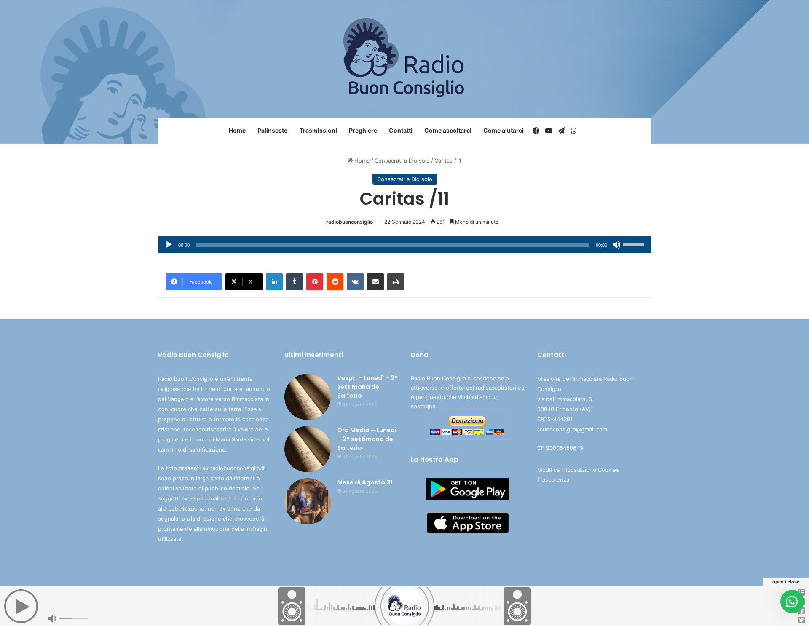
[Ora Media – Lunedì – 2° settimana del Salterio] (307, 449)
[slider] (635, 243)
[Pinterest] (314, 281)
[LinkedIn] (274, 281)
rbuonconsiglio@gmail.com (572, 429)
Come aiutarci (503, 130)
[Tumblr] (294, 281)
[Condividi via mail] (375, 281)
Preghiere (363, 130)
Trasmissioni (318, 130)
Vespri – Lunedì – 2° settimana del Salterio (367, 387)
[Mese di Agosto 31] (307, 501)
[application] (404, 244)
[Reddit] (335, 281)
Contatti (401, 130)
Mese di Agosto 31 (364, 482)
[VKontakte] (355, 281)
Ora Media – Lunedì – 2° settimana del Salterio (366, 439)
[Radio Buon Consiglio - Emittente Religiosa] (405, 59)
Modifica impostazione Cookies (578, 469)
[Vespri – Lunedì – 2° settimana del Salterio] (307, 397)
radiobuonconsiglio (349, 222)
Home (237, 130)
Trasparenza (553, 479)
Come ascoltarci (447, 130)
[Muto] (616, 245)
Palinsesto (272, 130)
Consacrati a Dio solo (402, 160)
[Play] (169, 245)
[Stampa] (395, 281)
